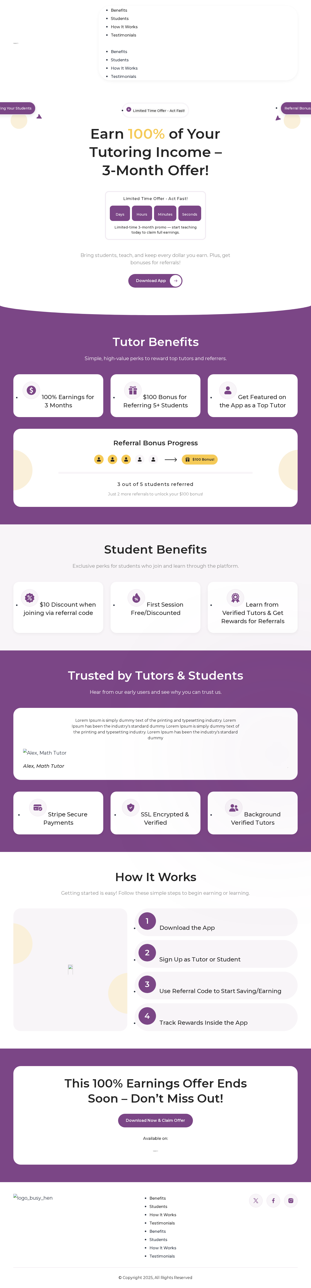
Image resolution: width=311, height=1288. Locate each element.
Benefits (119, 10)
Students (120, 18)
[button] (198, 43)
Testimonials (123, 35)
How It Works (124, 27)
